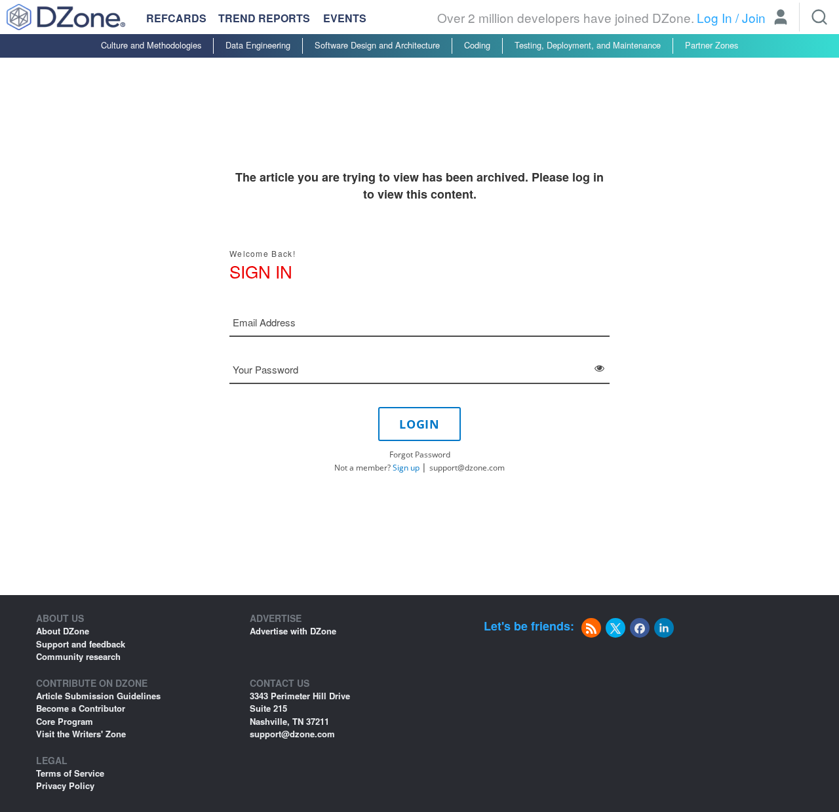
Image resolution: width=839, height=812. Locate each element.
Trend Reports (264, 18)
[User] (780, 18)
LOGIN (419, 424)
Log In (714, 17)
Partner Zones (711, 45)
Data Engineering (257, 45)
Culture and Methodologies (151, 45)
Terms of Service (70, 773)
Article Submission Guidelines (98, 695)
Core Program (64, 721)
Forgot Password (419, 454)
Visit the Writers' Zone (81, 733)
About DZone (62, 631)
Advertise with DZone (293, 631)
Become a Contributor (80, 708)
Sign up (406, 467)
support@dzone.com (467, 467)
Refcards (176, 18)
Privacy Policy (65, 785)
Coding (477, 45)
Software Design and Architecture (377, 45)
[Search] (819, 17)
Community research (78, 656)
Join (754, 17)
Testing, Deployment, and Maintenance (588, 45)
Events (344, 18)
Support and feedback (80, 644)
